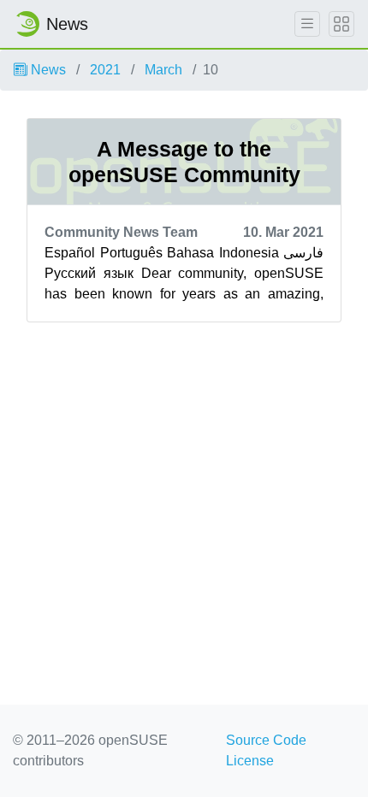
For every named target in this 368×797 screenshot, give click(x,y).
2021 (105, 69)
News (46, 69)
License (250, 760)
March (163, 69)
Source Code (266, 740)
